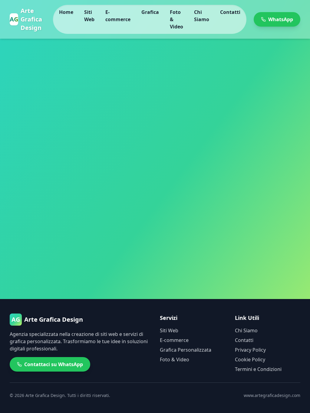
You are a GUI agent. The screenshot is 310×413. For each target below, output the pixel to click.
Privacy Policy (250, 349)
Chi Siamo (201, 16)
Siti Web (89, 16)
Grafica (150, 12)
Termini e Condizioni (258, 369)
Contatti (230, 12)
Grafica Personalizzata (185, 349)
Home (66, 12)
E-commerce (117, 16)
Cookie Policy (250, 359)
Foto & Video (176, 19)
